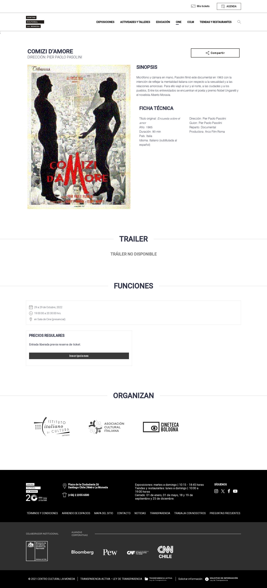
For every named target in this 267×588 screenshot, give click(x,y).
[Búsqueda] (239, 22)
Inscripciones (79, 355)
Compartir (218, 52)
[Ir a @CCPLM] (216, 491)
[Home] (35, 22)
